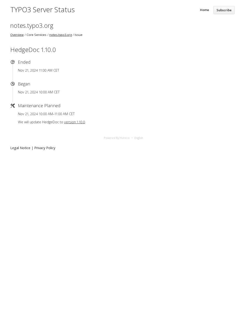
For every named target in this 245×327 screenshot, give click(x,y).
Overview (17, 35)
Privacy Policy (44, 148)
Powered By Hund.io (117, 138)
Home (204, 10)
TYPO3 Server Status (42, 9)
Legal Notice (20, 148)
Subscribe (224, 10)
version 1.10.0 (74, 122)
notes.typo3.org (31, 25)
